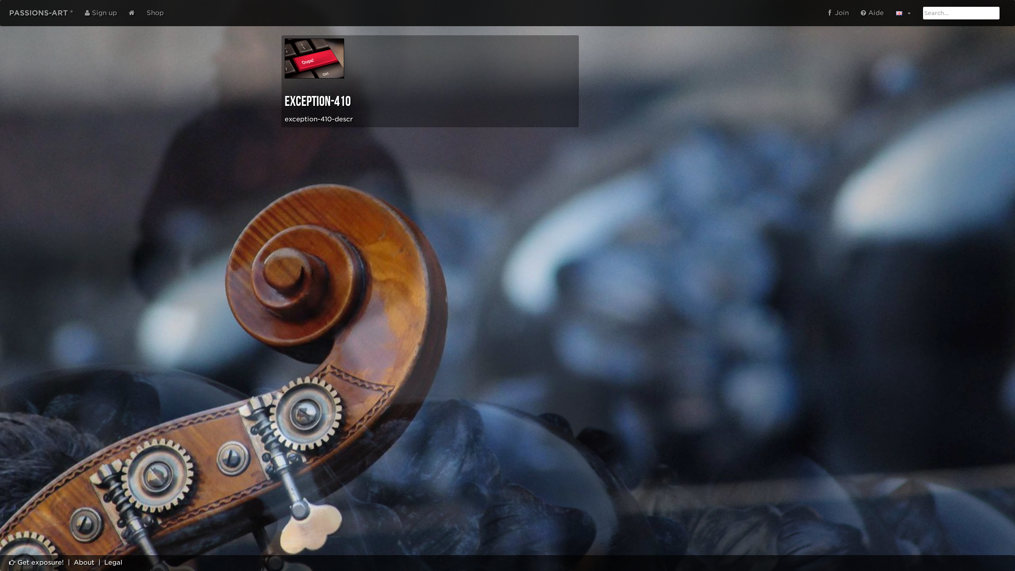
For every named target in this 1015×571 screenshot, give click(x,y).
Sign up (103, 13)
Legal (113, 562)
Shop (155, 13)
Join (840, 13)
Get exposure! (39, 562)
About (84, 562)
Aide (875, 13)
